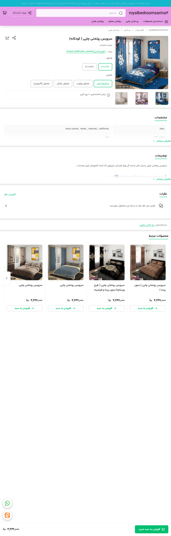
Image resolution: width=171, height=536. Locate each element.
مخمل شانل (63, 83)
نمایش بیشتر (163, 141)
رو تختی (127, 30)
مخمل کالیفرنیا (41, 83)
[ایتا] (7, 515)
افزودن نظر (10, 194)
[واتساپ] (7, 503)
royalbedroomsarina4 (148, 13)
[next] (7, 278)
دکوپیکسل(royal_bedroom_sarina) (86, 51)
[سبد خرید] (5, 13)
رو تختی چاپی (114, 30)
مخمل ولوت (83, 83)
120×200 (89, 67)
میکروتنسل (103, 83)
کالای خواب (139, 30)
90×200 (105, 67)
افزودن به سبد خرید (149, 529)
